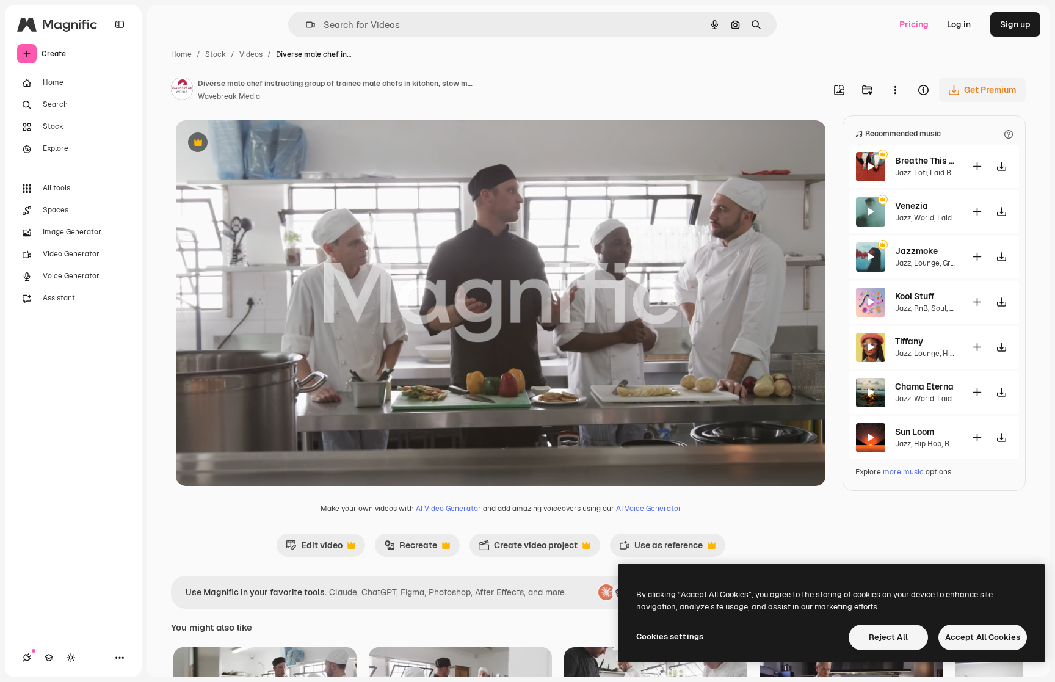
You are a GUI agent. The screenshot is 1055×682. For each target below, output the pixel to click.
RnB (921, 308)
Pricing (914, 24)
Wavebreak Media (229, 96)
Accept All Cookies (982, 637)
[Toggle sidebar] (119, 24)
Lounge (927, 263)
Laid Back (947, 173)
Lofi (920, 173)
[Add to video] (977, 166)
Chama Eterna (924, 386)
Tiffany (909, 341)
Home (181, 54)
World (924, 218)
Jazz (903, 173)
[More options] (895, 90)
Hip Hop (927, 444)
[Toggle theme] (71, 657)
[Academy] (49, 657)
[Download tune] (1001, 166)
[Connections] (27, 657)
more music (903, 472)
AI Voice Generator (648, 508)
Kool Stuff (915, 296)
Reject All (888, 637)
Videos (251, 54)
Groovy (954, 263)
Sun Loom (914, 431)
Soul (938, 308)
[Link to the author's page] (182, 90)
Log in (959, 24)
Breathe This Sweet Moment (925, 160)
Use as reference (661, 548)
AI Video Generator (448, 508)
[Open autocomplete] (305, 24)
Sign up (1015, 24)
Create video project (528, 548)
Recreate (410, 548)
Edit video (314, 548)
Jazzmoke (916, 250)
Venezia (911, 205)
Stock (215, 54)
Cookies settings (669, 636)
